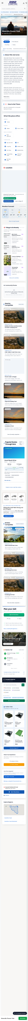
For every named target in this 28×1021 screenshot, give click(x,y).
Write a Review (14, 764)
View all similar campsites (14, 602)
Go (23, 684)
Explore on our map (10, 198)
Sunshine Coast (8, 697)
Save (9, 618)
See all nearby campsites (14, 434)
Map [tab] (11, 48)
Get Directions (9, 201)
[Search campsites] (24, 8)
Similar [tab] (25, 48)
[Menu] (2, 3)
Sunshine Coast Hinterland (18, 697)
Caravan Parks (8, 690)
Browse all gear (13, 748)
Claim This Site (10, 776)
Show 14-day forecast (14, 221)
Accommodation (16, 690)
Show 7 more (13, 668)
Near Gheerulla (8, 687)
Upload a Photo (14, 761)
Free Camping (16, 687)
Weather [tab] (14, 48)
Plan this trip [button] (8, 480)
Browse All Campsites (15, 700)
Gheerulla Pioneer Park (18, 14)
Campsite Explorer (8, 14)
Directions (22, 1018)
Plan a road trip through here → (11, 628)
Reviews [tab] (18, 48)
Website (7, 795)
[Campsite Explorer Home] (1, 14)
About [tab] (4, 48)
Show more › (7, 96)
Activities (7, 692)
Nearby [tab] (21, 48)
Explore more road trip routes (14, 487)
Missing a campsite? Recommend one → (13, 781)
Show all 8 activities (14, 277)
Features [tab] (7, 48)
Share (20, 618)
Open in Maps (18, 201)
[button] (14, 25)
